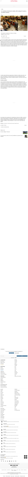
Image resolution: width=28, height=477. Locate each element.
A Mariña (5, 123)
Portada (2, 390)
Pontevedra (16, 372)
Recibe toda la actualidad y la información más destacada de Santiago (9, 446)
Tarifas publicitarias (3, 377)
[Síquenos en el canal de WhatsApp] (14, 461)
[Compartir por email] (3, 36)
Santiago (16, 373)
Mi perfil (2, 367)
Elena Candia (12, 123)
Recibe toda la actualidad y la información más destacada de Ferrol (9, 443)
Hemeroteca (2, 363)
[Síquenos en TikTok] (12, 461)
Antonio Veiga (9, 123)
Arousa (15, 363)
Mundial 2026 (2, 408)
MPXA (12, 470)
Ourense (16, 371)
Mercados (16, 405)
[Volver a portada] (14, 1)
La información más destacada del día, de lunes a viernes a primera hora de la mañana (11, 421)
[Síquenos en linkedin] (7, 461)
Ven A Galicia (16, 398)
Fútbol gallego (2, 416)
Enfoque (16, 399)
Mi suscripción (2, 361)
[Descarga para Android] (26, 456)
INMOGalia (2, 380)
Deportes (2, 397)
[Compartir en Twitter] (6, 36)
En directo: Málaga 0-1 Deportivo (5, 131)
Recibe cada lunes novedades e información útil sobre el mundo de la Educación (10, 429)
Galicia (1, 391)
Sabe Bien (16, 391)
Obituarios (2, 404)
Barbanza (16, 364)
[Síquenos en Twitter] (3, 461)
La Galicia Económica (3, 405)
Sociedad (2, 398)
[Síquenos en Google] (16, 461)
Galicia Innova (16, 403)
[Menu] (1, 1)
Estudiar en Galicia (17, 393)
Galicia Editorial (15, 470)
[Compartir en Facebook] (4, 36)
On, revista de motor (17, 410)
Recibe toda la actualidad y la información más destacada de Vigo (9, 448)
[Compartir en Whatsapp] (1, 36)
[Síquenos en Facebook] (1, 461)
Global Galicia (16, 392)
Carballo (16, 365)
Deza (15, 366)
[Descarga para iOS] (24, 456)
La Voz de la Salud (17, 390)
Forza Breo (2, 415)
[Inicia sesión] (27, 1)
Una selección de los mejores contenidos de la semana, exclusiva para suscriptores (10, 426)
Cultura (1, 399)
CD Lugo (2, 413)
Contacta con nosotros (3, 374)
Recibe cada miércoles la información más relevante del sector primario (9, 432)
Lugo (15, 370)
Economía (2, 392)
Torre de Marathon (3, 409)
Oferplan (2, 379)
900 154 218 (14, 465)
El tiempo (2, 406)
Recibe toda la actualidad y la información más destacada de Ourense (9, 451)
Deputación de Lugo (16, 123)
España (2, 393)
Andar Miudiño (2, 414)
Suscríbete (2, 364)
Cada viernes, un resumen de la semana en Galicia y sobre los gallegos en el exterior (11, 438)
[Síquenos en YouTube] (9, 461)
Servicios (2, 378)
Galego (15, 357)
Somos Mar (2, 403)
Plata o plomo (16, 397)
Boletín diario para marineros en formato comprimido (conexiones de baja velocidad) (10, 434)
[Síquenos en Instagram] (5, 461)
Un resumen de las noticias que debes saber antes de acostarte (9, 424)
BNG (6, 123)
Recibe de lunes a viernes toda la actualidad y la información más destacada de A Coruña (11, 440)
